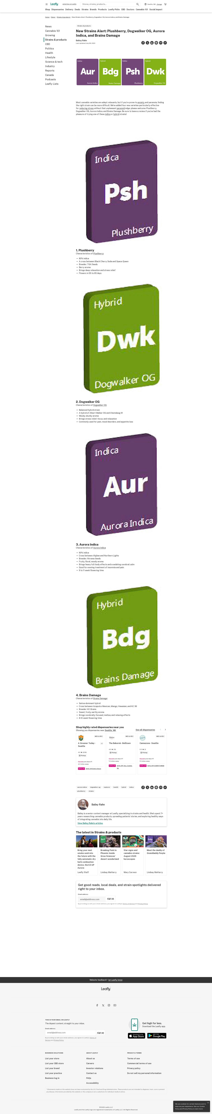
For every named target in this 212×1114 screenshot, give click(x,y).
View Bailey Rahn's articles (90, 823)
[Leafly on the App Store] (136, 1036)
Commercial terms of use (139, 1063)
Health (49, 52)
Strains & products (63, 17)
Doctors (130, 9)
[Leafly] (54, 4)
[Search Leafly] (137, 4)
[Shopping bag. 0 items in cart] (165, 4)
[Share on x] (147, 43)
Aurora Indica (99, 548)
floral (87, 561)
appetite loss (127, 422)
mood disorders (109, 422)
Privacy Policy (188, 1109)
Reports (49, 70)
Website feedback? (106, 980)
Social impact (155, 9)
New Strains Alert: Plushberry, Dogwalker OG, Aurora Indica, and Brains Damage (100, 17)
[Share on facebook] (143, 43)
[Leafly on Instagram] (109, 1005)
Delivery (69, 9)
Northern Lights (111, 555)
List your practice (53, 1073)
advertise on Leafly (69, 4)
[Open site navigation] (46, 4)
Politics (49, 48)
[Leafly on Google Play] (156, 1036)
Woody (82, 416)
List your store (52, 1058)
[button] (165, 43)
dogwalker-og (95, 787)
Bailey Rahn (81, 40)
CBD (123, 9)
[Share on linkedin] (152, 43)
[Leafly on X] (103, 1005)
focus (100, 419)
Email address (83, 894)
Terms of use (133, 1058)
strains (91, 791)
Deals (77, 9)
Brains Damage (100, 698)
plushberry (81, 791)
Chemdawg (115, 413)
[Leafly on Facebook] (97, 1005)
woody (94, 561)
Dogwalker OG (99, 405)
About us (90, 1058)
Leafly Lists (51, 83)
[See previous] (160, 729)
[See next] (165, 729)
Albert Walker (96, 413)
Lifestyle (50, 57)
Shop (47, 9)
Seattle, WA (110, 730)
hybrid (116, 114)
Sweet (82, 712)
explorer (107, 787)
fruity (88, 712)
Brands (93, 9)
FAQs (88, 1078)
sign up (110, 898)
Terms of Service (129, 904)
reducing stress (86, 108)
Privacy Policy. (59, 1040)
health (115, 787)
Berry (81, 267)
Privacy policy (133, 1068)
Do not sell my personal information (144, 1073)
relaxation (95, 270)
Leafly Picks (114, 9)
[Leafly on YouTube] (115, 1005)
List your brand (52, 1068)
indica (107, 114)
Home (47, 17)
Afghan (96, 555)
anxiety (141, 102)
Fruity (81, 561)
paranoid (121, 108)
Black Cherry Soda (103, 261)
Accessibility (92, 1083)
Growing (50, 35)
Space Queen (122, 261)
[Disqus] (121, 942)
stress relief (109, 270)
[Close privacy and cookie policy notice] (208, 1103)
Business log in (52, 1078)
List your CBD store (54, 1063)
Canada (49, 75)
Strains (85, 9)
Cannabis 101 (142, 9)
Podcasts (50, 79)
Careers (90, 1063)
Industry (50, 66)
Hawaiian (122, 706)
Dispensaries (58, 9)
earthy (95, 712)
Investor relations (94, 1068)
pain (99, 422)
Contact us (91, 1073)
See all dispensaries (145, 730)
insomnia (112, 567)
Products (102, 9)
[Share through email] (160, 43)
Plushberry (98, 253)
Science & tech (53, 61)
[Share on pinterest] (156, 43)
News (53, 17)
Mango (114, 706)
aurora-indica (82, 787)
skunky (89, 416)
